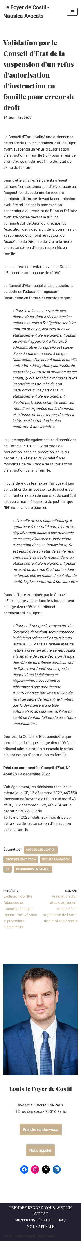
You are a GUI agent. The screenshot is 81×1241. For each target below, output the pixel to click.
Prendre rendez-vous (40, 1129)
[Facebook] (24, 1169)
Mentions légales (34, 1219)
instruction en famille (33, 869)
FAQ (62, 1219)
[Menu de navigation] (72, 12)
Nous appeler (40, 1150)
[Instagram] (35, 1169)
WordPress (45, 1236)
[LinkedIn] (57, 1169)
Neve (7, 1236)
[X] (46, 1169)
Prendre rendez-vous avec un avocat (40, 1210)
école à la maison (56, 859)
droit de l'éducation (21, 859)
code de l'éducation (40, 849)
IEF (7, 869)
